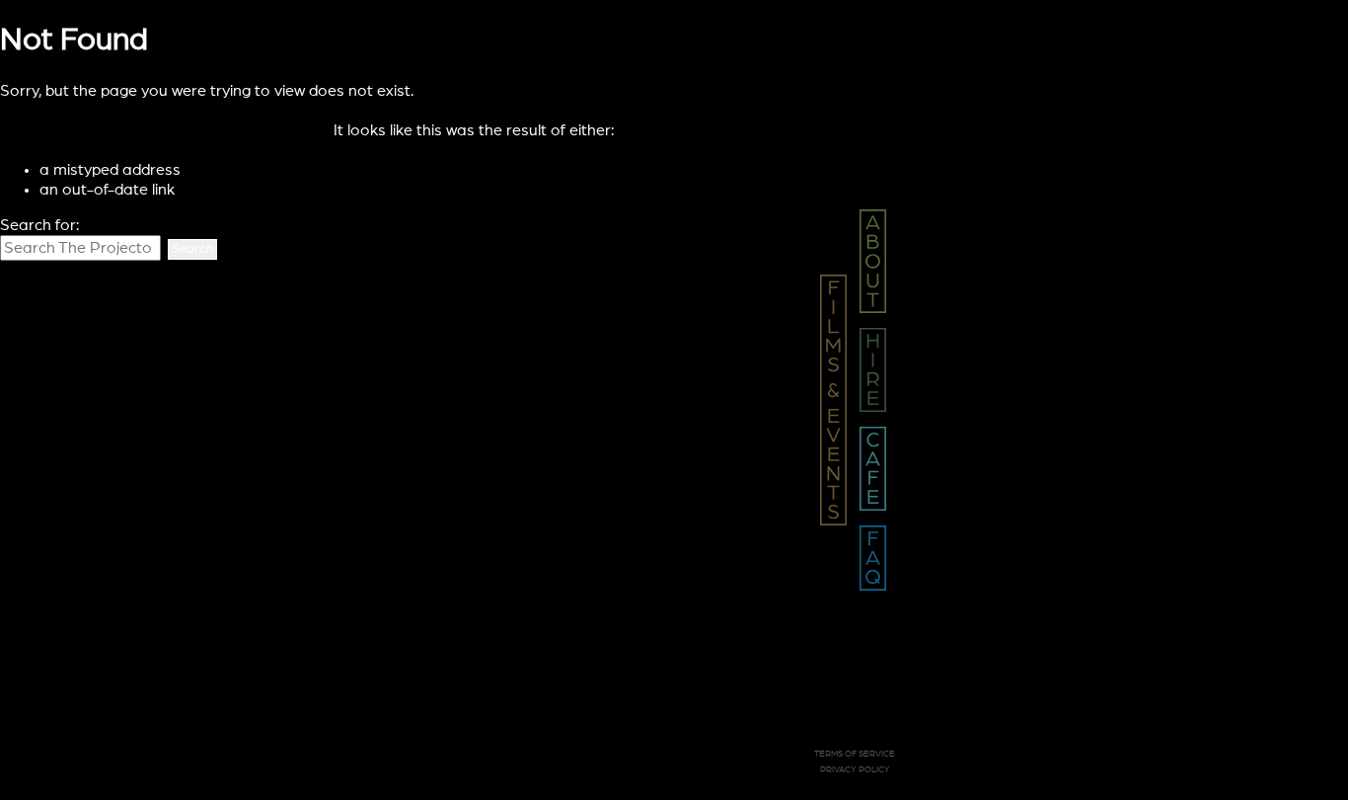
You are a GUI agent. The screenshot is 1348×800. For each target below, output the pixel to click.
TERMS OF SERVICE (854, 754)
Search (192, 249)
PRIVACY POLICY (855, 769)
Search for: (39, 225)
